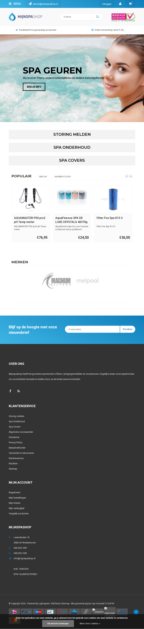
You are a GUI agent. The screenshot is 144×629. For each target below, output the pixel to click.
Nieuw (43, 176)
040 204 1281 (20, 548)
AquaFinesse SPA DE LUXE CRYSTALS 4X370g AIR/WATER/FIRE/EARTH (71, 220)
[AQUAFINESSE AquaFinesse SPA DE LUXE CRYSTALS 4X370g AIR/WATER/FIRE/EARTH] (72, 199)
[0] (130, 4)
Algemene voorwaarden (21, 432)
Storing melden (16, 416)
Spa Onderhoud (17, 421)
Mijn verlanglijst (16, 508)
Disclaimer (14, 437)
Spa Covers (14, 426)
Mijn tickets (14, 503)
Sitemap (13, 468)
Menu (17, 3)
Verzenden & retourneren (21, 453)
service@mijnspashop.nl (45, 4)
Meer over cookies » (90, 623)
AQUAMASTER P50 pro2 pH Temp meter (29, 220)
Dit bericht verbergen (58, 623)
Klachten (13, 463)
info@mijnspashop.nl (24, 558)
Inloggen (107, 4)
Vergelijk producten (19, 513)
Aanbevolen (62, 176)
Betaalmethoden (17, 447)
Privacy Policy (15, 442)
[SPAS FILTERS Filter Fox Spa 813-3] (113, 199)
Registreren (14, 492)
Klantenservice (16, 458)
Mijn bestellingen (17, 497)
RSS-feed (55, 603)
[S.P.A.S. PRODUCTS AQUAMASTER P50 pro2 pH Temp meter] (31, 199)
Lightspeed (44, 603)
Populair (21, 176)
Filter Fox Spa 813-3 (110, 218)
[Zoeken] (97, 16)
